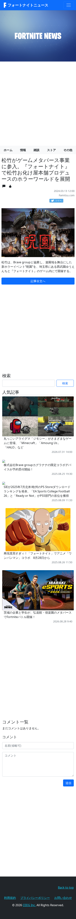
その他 (67, 150)
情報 (23, 150)
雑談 (36, 150)
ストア (51, 150)
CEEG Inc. (29, 905)
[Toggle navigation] (68, 5)
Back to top (66, 887)
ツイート (59, 200)
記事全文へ (38, 281)
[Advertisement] (38, 102)
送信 (68, 783)
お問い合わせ (63, 898)
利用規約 (10, 898)
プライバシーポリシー (35, 898)
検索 (65, 383)
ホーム (8, 150)
